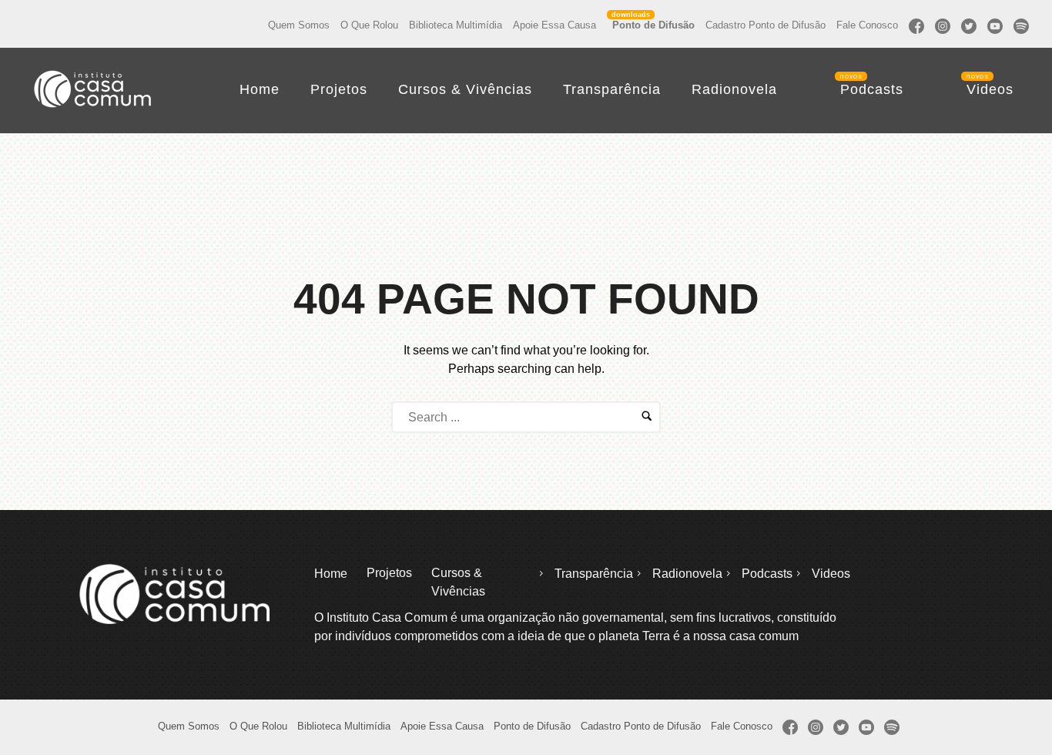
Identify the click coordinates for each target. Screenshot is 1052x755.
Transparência (612, 89)
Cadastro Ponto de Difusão (765, 25)
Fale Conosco (867, 25)
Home (260, 89)
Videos (990, 89)
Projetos (338, 89)
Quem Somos (299, 25)
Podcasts (871, 89)
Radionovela (734, 89)
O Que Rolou (369, 25)
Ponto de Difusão (653, 25)
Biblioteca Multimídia (455, 25)
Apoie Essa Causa (554, 25)
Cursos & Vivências (465, 89)
